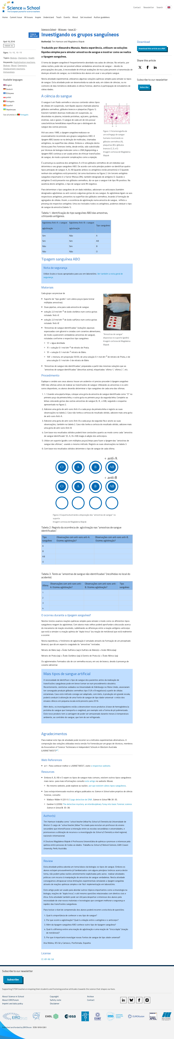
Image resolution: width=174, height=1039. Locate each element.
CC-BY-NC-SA (47, 959)
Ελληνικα (10, 93)
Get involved (86, 17)
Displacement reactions (14, 68)
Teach (58, 17)
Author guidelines (102, 17)
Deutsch (9, 89)
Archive (90, 996)
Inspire (38, 17)
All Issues (28, 17)
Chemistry (22, 58)
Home (5, 17)
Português (10, 101)
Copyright (54, 996)
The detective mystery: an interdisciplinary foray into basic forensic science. (97, 804)
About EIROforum (10, 1000)
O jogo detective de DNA (80, 799)
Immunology (9, 72)
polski (8, 97)
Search (160, 7)
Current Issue (16, 17)
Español (9, 105)
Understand (48, 17)
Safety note (55, 1000)
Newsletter (148, 7)
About (75, 17)
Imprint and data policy (12, 1003)
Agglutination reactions (24, 62)
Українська (11, 109)
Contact (137, 7)
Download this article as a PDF (152, 48)
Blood (13, 65)
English (9, 85)
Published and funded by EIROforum (17, 1027)
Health (31, 58)
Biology (13, 58)
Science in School (48, 29)
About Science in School (13, 996)
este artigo (90, 781)
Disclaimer (54, 1003)
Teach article (34, 35)
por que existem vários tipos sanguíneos (107, 785)
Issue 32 (72, 29)
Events (67, 17)
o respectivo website (100, 765)
